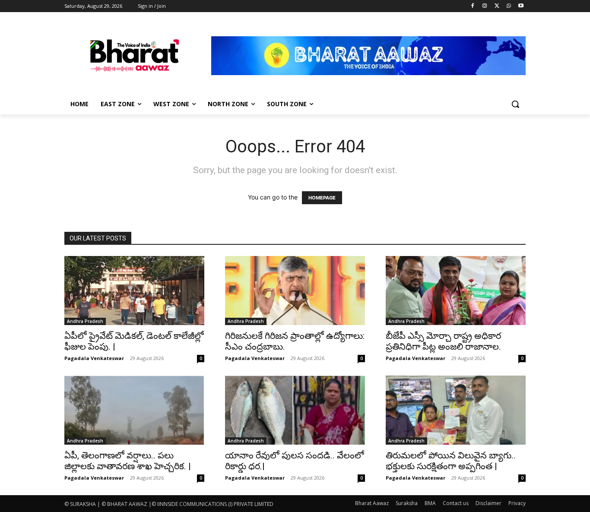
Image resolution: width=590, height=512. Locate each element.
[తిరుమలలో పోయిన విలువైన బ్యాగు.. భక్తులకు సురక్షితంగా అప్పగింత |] (456, 410)
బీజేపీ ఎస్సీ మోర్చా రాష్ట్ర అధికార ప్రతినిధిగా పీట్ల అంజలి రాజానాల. (443, 341)
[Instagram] (485, 6)
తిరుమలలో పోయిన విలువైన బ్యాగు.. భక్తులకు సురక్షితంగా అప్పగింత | (451, 460)
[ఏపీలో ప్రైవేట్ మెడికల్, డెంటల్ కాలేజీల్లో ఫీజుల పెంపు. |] (134, 290)
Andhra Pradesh (85, 321)
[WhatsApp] (509, 6)
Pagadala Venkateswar (94, 358)
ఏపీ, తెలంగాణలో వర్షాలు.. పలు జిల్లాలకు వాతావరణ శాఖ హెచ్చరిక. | (127, 460)
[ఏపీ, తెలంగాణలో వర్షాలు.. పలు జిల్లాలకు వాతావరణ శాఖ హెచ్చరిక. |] (134, 410)
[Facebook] (473, 6)
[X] (497, 6)
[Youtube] (521, 6)
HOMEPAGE (322, 198)
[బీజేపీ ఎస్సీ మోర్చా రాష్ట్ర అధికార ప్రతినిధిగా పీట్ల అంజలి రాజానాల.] (456, 290)
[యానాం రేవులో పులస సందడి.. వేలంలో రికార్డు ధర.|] (295, 410)
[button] (515, 104)
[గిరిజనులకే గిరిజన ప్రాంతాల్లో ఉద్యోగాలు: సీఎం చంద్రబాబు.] (295, 290)
